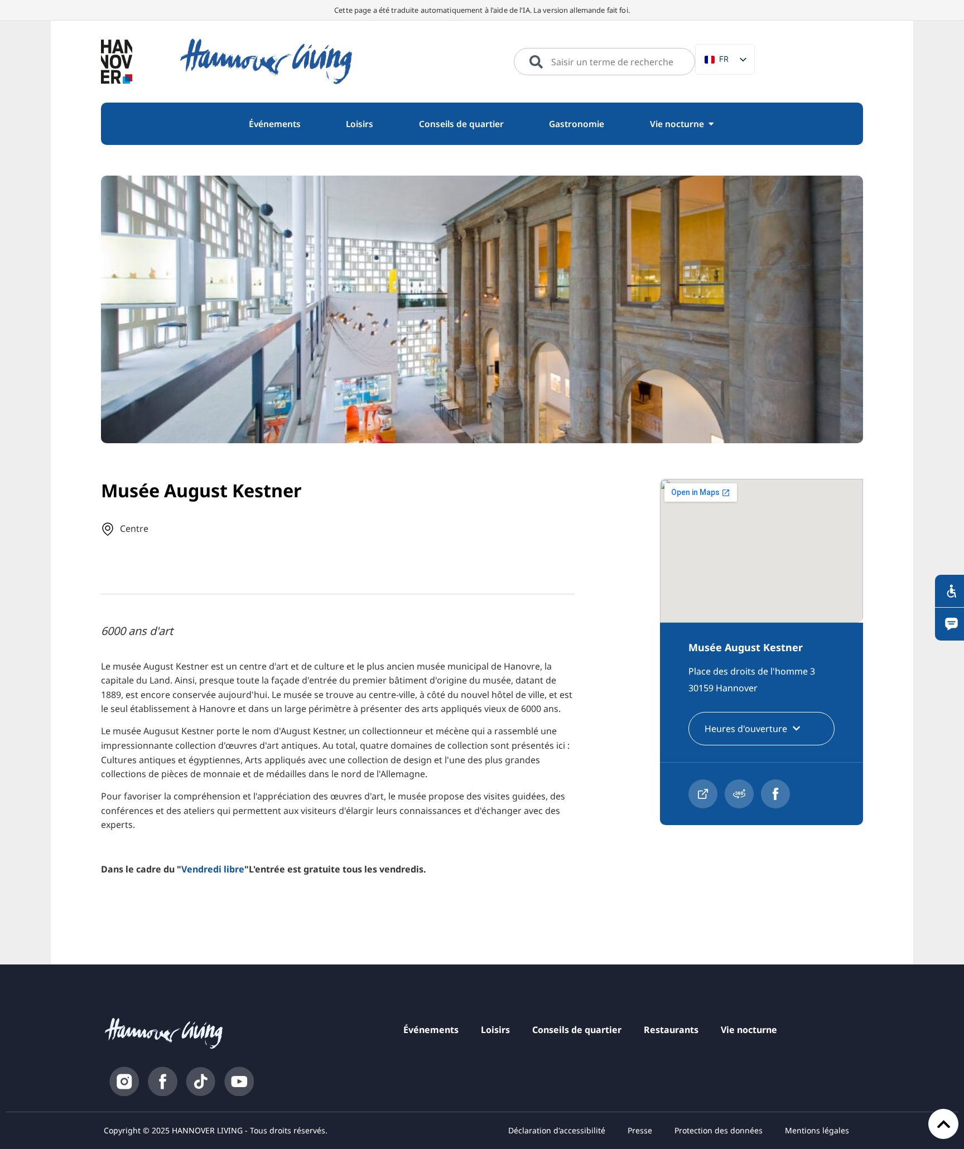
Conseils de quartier (576, 1030)
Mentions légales (817, 1130)
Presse (640, 1130)
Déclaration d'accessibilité (556, 1130)
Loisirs (495, 1030)
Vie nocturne (749, 1030)
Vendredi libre (212, 869)
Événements (431, 1030)
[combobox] (604, 62)
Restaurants (671, 1030)
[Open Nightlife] (711, 124)
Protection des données (718, 1130)
